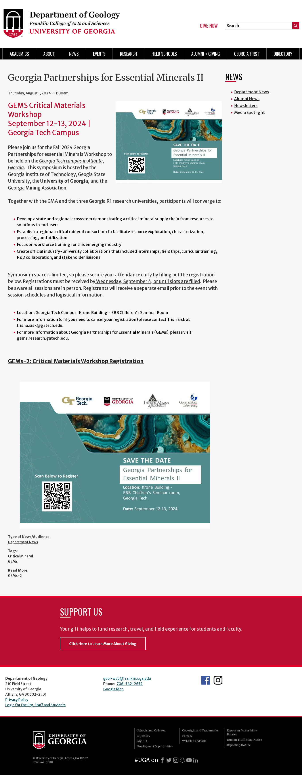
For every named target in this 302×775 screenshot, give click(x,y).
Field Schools (164, 53)
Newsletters (246, 105)
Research (128, 53)
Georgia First (246, 53)
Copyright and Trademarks (200, 730)
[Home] (74, 22)
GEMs (13, 561)
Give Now (209, 26)
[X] (169, 760)
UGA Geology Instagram (218, 680)
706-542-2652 (130, 683)
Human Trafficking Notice (244, 739)
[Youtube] (189, 760)
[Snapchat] (182, 760)
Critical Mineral (20, 556)
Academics (19, 53)
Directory (283, 53)
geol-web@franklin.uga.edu (127, 678)
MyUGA (142, 741)
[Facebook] (162, 760)
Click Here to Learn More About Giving (102, 643)
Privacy (187, 735)
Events (99, 53)
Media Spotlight (249, 112)
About (49, 53)
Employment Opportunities (155, 746)
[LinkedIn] (195, 760)
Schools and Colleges (151, 730)
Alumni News (247, 98)
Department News (23, 542)
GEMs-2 (15, 575)
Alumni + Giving (205, 53)
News (74, 53)
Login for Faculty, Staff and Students (35, 705)
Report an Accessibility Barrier (242, 732)
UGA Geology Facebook (205, 680)
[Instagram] (175, 760)
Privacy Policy (16, 699)
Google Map (113, 689)
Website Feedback (194, 741)
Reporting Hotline (239, 745)
